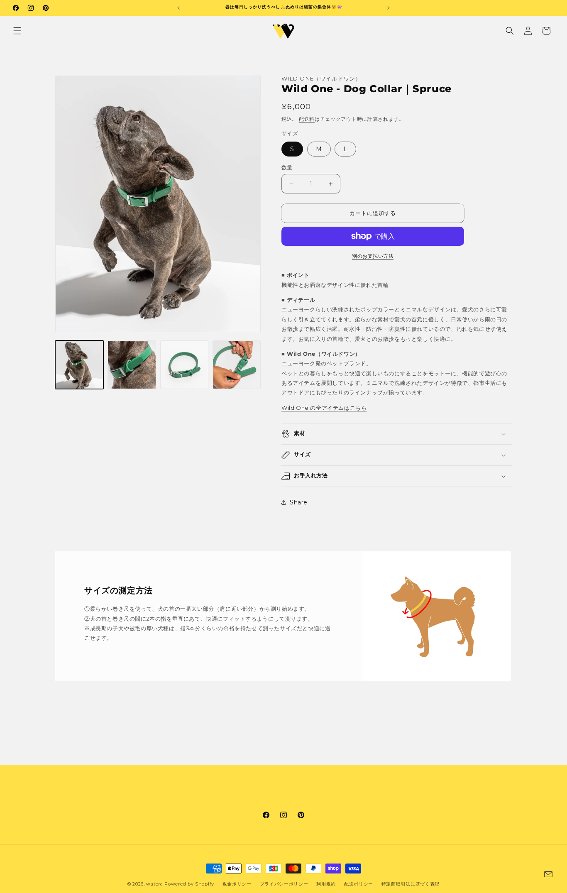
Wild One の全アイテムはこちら (324, 407)
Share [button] (299, 502)
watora (154, 884)
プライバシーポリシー (284, 883)
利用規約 (326, 883)
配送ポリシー (358, 883)
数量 (287, 167)
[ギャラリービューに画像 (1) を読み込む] (79, 364)
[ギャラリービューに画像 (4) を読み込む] (237, 364)
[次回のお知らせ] (388, 8)
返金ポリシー (237, 883)
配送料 (307, 119)
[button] (17, 31)
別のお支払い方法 (372, 256)
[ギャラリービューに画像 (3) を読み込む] (184, 364)
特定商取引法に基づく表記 (410, 883)
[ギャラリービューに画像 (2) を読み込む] (132, 364)
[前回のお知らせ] (178, 8)
